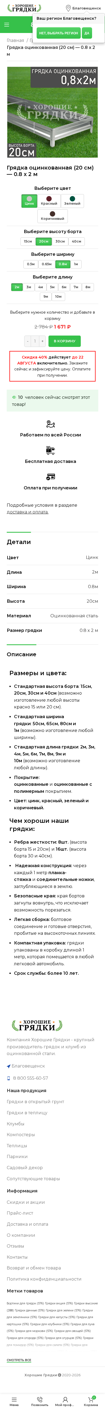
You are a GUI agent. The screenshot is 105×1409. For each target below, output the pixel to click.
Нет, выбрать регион (58, 33)
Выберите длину (52, 277)
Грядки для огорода (25, 1338)
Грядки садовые (49, 1365)
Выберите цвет (52, 188)
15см (28, 241)
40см (76, 241)
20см (43, 241)
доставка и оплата (27, 512)
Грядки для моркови (34, 1331)
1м (76, 264)
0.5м (31, 264)
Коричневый (52, 219)
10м (58, 296)
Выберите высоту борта (53, 231)
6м (64, 287)
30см (60, 241)
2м (17, 287)
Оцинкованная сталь (74, 615)
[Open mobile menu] (6, 24)
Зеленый (72, 203)
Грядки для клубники (49, 1324)
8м (87, 287)
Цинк (29, 203)
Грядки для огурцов (63, 1338)
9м (45, 296)
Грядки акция (59, 1303)
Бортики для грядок (25, 1303)
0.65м (47, 264)
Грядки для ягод (81, 1352)
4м (40, 287)
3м (28, 287)
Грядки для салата (52, 1345)
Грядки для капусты (56, 1317)
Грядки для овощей (72, 1331)
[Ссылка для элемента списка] (52, 1078)
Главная (16, 40)
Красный (49, 203)
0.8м (63, 264)
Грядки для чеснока (45, 1352)
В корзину (64, 341)
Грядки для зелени (63, 1310)
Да (87, 33)
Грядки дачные (30, 1310)
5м (52, 287)
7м (76, 287)
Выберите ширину (52, 254)
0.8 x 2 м (89, 630)
